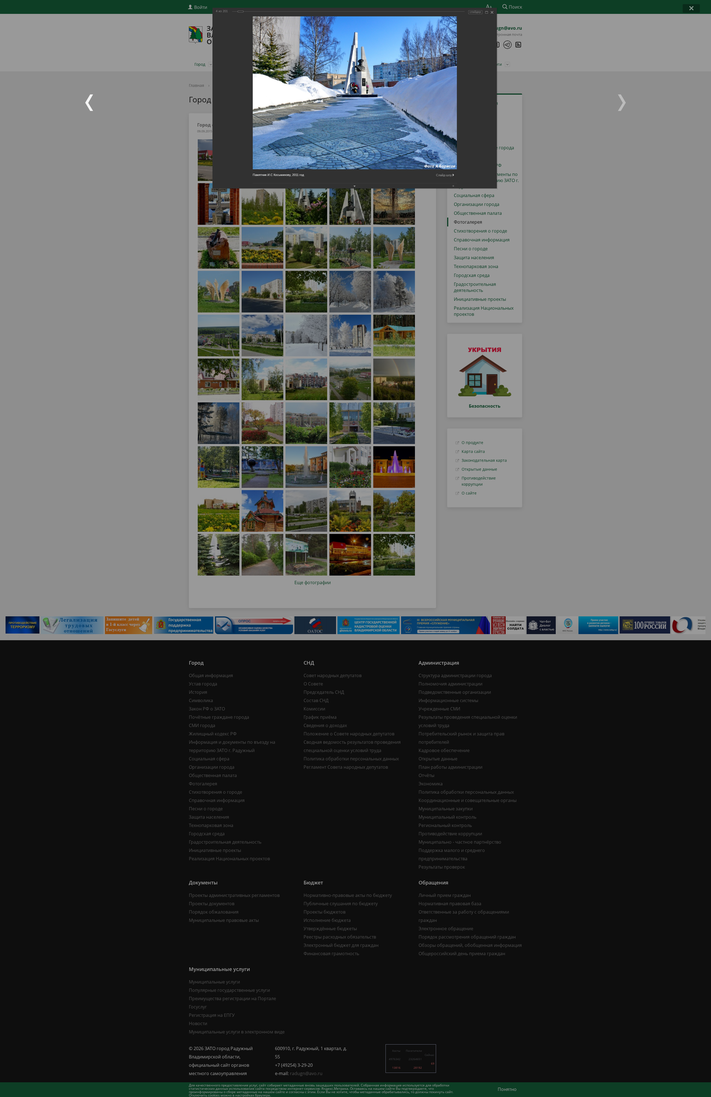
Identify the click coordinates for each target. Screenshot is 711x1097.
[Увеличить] (486, 12)
